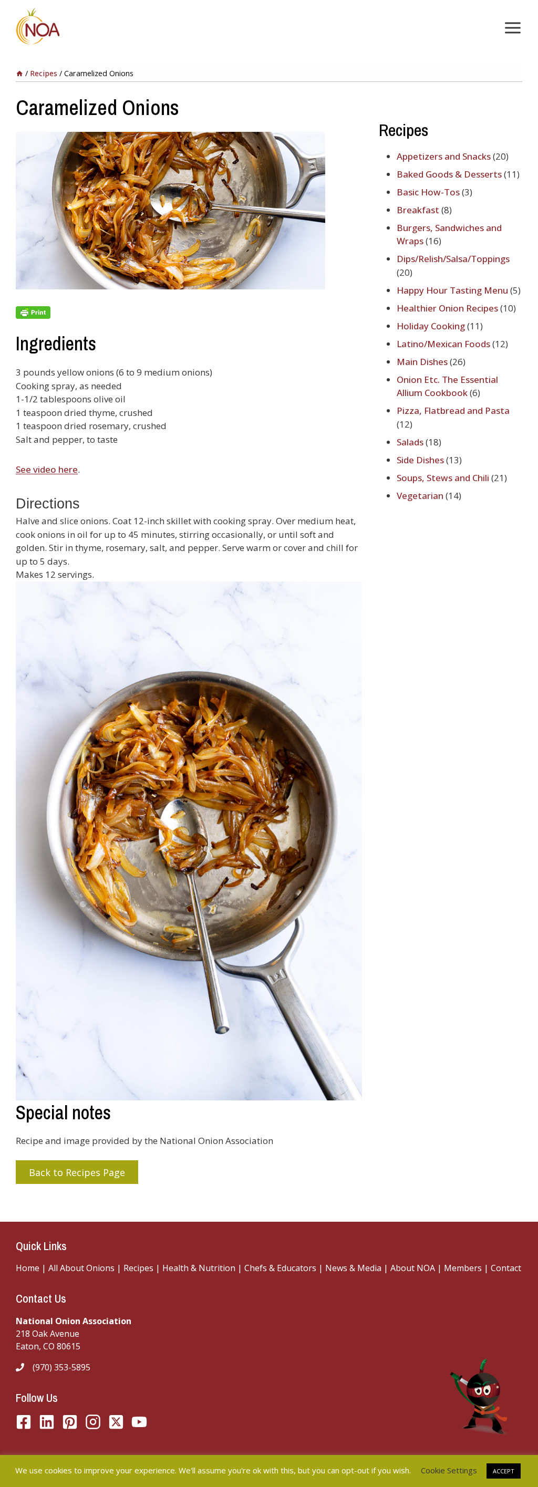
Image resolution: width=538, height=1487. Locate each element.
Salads (410, 442)
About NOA (411, 1268)
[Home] (19, 73)
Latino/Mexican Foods (443, 344)
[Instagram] (93, 1422)
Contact (506, 1268)
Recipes (138, 1268)
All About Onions (81, 1268)
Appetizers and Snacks (444, 156)
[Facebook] (24, 1422)
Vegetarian (420, 496)
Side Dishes (420, 460)
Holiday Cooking (431, 326)
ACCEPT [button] (503, 1471)
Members (463, 1268)
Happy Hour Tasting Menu (452, 290)
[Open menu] (510, 27)
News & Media (353, 1268)
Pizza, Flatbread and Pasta (453, 410)
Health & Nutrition (198, 1268)
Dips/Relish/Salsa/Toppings (453, 259)
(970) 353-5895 (61, 1367)
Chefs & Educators (281, 1268)
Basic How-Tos (428, 192)
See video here (47, 469)
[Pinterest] (70, 1422)
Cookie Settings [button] (449, 1470)
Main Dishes (422, 362)
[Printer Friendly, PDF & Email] (189, 312)
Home (27, 1268)
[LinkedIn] (47, 1422)
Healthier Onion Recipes (447, 308)
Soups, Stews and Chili (443, 478)
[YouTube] (116, 1422)
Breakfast (418, 210)
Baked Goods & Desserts (449, 174)
